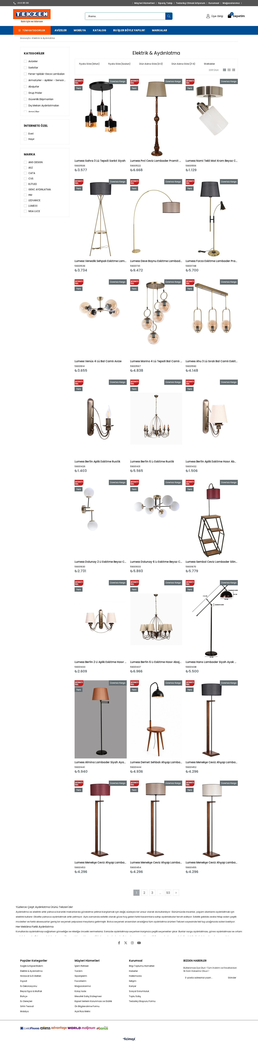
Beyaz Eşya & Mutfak (31, 991)
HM (30, 194)
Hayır (31, 139)
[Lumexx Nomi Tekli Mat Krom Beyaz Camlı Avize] (212, 118)
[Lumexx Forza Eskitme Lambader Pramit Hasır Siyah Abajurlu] (212, 218)
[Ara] (168, 16)
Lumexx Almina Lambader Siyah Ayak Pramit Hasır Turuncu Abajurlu (101, 762)
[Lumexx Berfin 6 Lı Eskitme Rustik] (156, 419)
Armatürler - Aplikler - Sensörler (47, 80)
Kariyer (132, 986)
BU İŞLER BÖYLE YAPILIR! (129, 30)
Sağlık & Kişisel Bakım (31, 966)
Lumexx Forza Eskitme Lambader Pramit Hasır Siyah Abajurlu (212, 261)
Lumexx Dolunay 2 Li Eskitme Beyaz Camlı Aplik (101, 562)
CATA (31, 173)
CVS (30, 178)
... (160, 892)
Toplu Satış (135, 996)
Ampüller (33, 111)
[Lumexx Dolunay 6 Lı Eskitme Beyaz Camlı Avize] (156, 519)
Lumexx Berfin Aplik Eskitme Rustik (97, 461)
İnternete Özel (36, 126)
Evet (31, 133)
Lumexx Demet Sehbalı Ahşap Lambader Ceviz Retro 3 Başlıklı (156, 762)
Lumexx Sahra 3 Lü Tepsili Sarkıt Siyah (100, 161)
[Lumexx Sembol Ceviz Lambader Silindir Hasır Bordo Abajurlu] (212, 519)
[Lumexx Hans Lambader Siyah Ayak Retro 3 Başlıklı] (212, 619)
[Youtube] (139, 942)
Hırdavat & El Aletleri (30, 976)
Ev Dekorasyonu (28, 986)
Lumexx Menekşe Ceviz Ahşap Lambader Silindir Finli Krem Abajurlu (212, 862)
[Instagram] (132, 942)
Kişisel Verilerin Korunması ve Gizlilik (93, 1001)
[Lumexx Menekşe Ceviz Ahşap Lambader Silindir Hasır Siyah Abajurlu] (212, 719)
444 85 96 (23, 3)
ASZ (30, 167)
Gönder (232, 977)
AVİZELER (61, 30)
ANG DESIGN (35, 162)
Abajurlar (33, 86)
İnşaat (23, 981)
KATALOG (99, 30)
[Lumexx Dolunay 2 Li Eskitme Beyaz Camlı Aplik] (101, 519)
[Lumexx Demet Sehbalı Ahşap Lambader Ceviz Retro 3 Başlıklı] (156, 719)
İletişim (132, 981)
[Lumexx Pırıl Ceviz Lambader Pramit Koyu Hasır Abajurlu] (156, 118)
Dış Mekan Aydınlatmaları (43, 105)
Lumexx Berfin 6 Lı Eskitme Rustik (152, 461)
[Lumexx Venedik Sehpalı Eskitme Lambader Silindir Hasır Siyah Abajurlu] (101, 218)
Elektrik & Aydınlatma (31, 971)
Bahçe (23, 996)
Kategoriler (34, 53)
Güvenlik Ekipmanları (40, 99)
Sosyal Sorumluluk (139, 991)
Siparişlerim (81, 976)
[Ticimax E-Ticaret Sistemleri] (129, 1039)
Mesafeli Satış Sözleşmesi (88, 996)
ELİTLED (32, 184)
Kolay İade (80, 991)
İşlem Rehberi (82, 966)
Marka (29, 154)
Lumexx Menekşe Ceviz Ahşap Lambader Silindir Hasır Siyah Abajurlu (212, 762)
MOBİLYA (80, 30)
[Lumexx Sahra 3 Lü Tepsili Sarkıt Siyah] (101, 118)
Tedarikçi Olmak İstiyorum (190, 3)
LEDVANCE (34, 200)
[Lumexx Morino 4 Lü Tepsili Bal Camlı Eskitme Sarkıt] (156, 318)
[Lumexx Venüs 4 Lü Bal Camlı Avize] (101, 318)
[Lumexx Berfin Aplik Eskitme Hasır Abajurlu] (212, 419)
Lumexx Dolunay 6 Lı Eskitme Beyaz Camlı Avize (156, 562)
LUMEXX (33, 205)
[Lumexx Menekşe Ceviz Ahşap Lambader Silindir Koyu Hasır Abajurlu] (156, 820)
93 (168, 892)
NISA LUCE (34, 211)
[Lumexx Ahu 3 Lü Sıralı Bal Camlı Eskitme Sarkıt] (212, 318)
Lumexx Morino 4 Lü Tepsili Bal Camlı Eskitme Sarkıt (156, 361)
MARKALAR (159, 30)
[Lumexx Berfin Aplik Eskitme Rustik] (101, 419)
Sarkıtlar (33, 67)
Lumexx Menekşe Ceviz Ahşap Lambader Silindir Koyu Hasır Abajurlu (156, 862)
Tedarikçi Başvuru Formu (142, 1001)
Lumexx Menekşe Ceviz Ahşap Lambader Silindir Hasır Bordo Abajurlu (101, 862)
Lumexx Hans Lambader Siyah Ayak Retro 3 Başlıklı (212, 662)
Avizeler (33, 61)
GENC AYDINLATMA (39, 189)
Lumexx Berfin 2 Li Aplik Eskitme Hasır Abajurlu (101, 662)
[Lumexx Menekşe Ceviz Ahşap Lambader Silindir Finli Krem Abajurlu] (212, 820)
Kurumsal (214, 3)
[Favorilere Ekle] (101, 125)
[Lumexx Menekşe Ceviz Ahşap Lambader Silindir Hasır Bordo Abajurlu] (101, 820)
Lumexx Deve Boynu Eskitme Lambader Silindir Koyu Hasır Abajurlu (156, 261)
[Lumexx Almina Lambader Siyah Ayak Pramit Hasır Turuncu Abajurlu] (101, 719)
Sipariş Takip (165, 3)
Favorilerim (80, 981)
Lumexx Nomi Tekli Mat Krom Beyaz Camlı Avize (212, 161)
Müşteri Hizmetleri (144, 3)
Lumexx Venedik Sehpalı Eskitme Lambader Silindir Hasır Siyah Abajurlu (101, 261)
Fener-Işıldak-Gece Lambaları (46, 74)
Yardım (78, 971)
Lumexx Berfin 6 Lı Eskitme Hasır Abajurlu (156, 662)
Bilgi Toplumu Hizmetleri (141, 966)
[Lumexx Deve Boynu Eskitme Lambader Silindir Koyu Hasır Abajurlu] (156, 218)
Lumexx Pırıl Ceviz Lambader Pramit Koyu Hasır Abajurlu (156, 161)
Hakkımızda (135, 976)
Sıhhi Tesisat (27, 1006)
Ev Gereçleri (26, 1001)
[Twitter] (125, 942)
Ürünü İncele (113, 125)
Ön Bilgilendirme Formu (87, 1006)
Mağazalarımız (231, 3)
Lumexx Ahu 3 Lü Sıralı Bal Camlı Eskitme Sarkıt (212, 361)
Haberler (133, 971)
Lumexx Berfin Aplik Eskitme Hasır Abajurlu (212, 461)
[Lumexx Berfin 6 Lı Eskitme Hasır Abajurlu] (156, 619)
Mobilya (24, 1011)
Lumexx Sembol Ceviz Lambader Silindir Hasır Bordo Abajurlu (212, 562)
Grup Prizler (35, 92)
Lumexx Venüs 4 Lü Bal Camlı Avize (98, 361)
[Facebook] (119, 942)
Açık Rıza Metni (82, 1011)
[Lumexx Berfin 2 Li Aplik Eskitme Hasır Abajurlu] (101, 619)
